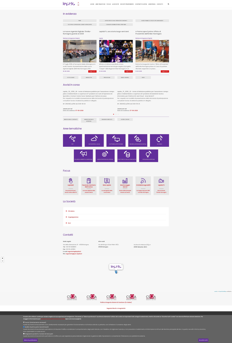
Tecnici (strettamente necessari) (35, 322)
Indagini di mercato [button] (107, 119)
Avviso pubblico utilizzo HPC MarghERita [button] (152, 20)
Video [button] (143, 77)
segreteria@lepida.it (74, 251)
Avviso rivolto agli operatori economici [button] (116, 20)
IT (78, 2)
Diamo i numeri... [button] (125, 77)
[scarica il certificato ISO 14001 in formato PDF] (155, 297)
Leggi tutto (92, 71)
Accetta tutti (203, 340)
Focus (109, 4)
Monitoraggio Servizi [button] (125, 186)
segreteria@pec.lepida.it (74, 254)
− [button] (2, 261)
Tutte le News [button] (70, 77)
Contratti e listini (141, 4)
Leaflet (215, 291)
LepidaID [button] (71, 185)
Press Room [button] (107, 77)
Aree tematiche (100, 4)
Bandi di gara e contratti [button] (70, 119)
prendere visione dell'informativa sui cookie (53, 319)
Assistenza (151, 4)
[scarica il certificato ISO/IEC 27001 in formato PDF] (96, 297)
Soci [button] (69, 223)
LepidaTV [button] (161, 185)
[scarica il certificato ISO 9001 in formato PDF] (76, 297)
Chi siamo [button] (71, 211)
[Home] (69, 4)
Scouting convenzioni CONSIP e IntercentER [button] (80, 24)
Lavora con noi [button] (125, 119)
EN (78, 5)
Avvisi (92, 4)
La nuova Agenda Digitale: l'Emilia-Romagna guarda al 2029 (77, 32)
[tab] (116, 211)
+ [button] (2, 258)
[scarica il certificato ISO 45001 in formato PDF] (135, 297)
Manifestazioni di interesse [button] (88, 120)
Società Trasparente (127, 4)
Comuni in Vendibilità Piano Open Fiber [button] (116, 24)
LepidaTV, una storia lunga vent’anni (114, 31)
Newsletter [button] (89, 77)
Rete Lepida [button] (107, 185)
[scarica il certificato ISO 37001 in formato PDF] (116, 297)
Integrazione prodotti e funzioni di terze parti (39, 334)
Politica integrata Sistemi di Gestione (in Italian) (116, 302)
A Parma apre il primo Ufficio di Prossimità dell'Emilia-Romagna (148, 32)
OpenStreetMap (222, 291)
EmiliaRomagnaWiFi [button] (143, 185)
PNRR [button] (79, 20)
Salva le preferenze (30, 340)
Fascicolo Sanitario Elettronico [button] (89, 186)
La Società (115, 4)
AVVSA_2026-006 (144, 91)
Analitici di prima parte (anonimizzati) (37, 327)
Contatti (160, 4)
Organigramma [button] (73, 217)
